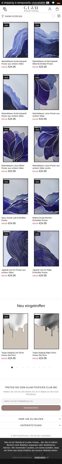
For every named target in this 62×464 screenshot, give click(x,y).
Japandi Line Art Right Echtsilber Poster (42, 271)
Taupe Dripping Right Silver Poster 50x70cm (44, 354)
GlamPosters (31, 9)
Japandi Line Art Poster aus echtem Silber (14, 271)
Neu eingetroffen (31, 306)
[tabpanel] (15, 339)
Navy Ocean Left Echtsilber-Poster (14, 219)
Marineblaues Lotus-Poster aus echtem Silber (46, 114)
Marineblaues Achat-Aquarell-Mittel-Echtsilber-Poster (45, 62)
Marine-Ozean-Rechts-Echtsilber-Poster (42, 219)
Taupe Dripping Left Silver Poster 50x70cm (13, 354)
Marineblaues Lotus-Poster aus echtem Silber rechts (46, 166)
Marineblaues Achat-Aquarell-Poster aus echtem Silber (14, 62)
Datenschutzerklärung (21, 457)
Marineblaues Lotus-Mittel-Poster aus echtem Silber (13, 166)
